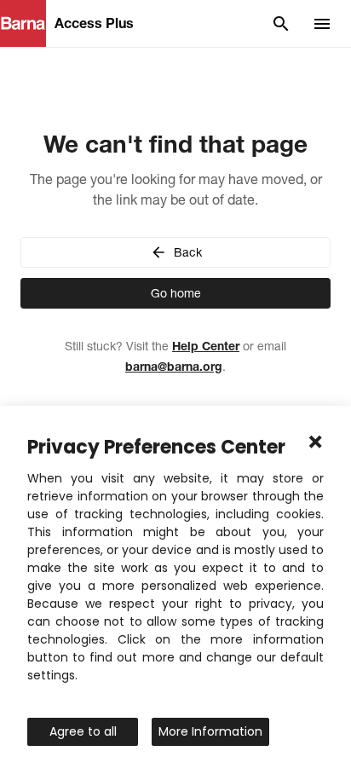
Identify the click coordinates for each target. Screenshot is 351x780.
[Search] (281, 24)
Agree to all (83, 731)
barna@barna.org (173, 366)
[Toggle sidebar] (322, 24)
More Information (210, 731)
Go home (176, 293)
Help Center (205, 346)
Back (188, 252)
